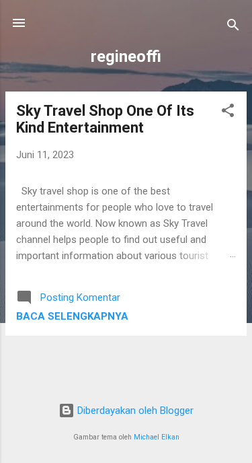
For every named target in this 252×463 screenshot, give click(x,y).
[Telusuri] (233, 27)
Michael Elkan (156, 437)
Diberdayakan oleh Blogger (134, 410)
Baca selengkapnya (72, 316)
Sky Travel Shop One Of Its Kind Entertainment (105, 119)
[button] (228, 112)
